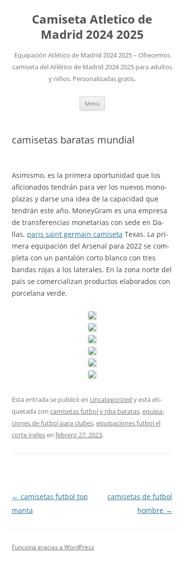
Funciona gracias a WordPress (53, 547)
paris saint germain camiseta (75, 234)
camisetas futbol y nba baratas (94, 411)
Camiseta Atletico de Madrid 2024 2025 (92, 27)
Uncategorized (111, 399)
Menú (92, 103)
